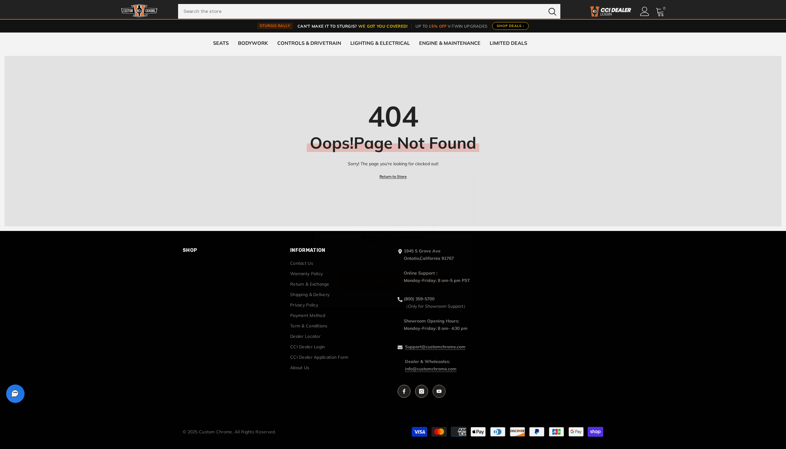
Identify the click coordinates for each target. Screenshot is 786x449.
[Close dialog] (465, 162)
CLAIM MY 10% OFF (393, 268)
